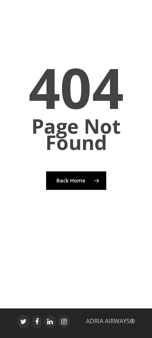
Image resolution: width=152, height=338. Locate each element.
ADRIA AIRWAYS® (110, 321)
